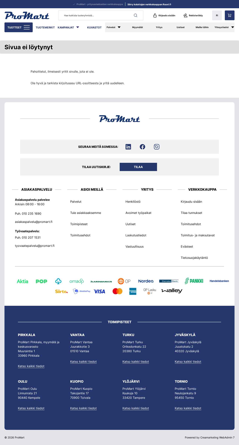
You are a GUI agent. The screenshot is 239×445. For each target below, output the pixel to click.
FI (217, 15)
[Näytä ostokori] (230, 15)
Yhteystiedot (222, 27)
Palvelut (111, 27)
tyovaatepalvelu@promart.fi (35, 246)
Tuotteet (14, 27)
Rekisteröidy (196, 15)
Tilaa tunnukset (191, 213)
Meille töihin (202, 27)
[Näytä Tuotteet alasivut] (27, 27)
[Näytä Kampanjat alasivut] (79, 27)
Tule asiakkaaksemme (85, 213)
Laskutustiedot (135, 235)
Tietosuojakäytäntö (194, 258)
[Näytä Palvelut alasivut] (122, 27)
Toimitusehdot (80, 235)
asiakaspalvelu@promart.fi (33, 222)
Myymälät (137, 27)
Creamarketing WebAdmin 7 (217, 437)
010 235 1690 (31, 213)
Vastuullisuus (134, 246)
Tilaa (138, 167)
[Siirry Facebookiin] (142, 147)
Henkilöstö (133, 201)
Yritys (159, 27)
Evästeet (187, 246)
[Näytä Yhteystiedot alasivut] (234, 27)
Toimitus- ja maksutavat (198, 235)
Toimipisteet (79, 224)
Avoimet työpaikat (138, 213)
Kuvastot (94, 27)
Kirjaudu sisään (167, 15)
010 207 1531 (31, 237)
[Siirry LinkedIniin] (128, 147)
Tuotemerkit (45, 27)
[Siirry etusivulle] (26, 15)
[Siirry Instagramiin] (157, 147)
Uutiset (181, 27)
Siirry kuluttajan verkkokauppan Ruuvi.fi (149, 4)
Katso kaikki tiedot (31, 366)
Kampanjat (66, 27)
